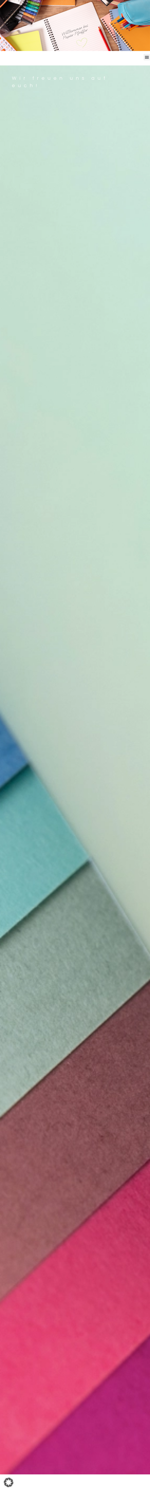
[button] (147, 57)
